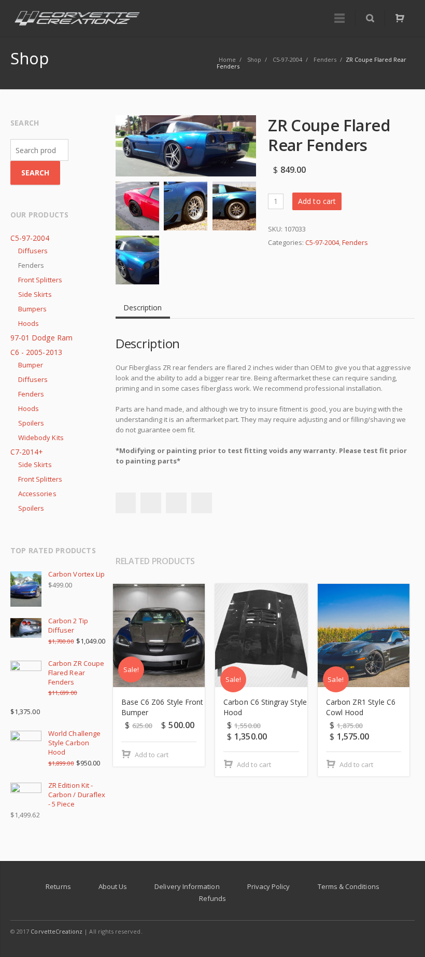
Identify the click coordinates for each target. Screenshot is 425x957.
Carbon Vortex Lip (76, 574)
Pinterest (201, 503)
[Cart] (400, 18)
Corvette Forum (404, 931)
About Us (113, 886)
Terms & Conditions (348, 886)
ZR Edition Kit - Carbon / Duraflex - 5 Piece (76, 795)
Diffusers (33, 250)
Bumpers (32, 308)
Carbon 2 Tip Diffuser (68, 625)
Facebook (125, 503)
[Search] (370, 18)
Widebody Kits (41, 437)
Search (35, 172)
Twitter (150, 503)
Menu (339, 18)
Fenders (355, 242)
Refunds (212, 898)
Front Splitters (40, 279)
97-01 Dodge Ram (41, 338)
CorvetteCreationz (56, 931)
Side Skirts (35, 294)
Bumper (30, 365)
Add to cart (317, 201)
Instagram (382, 931)
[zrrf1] (186, 145)
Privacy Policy (268, 886)
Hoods (28, 323)
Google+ (176, 503)
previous (390, 563)
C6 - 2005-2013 (36, 352)
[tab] (143, 303)
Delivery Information (186, 886)
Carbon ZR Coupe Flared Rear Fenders (76, 673)
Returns (58, 886)
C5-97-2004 (322, 242)
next (405, 563)
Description (142, 307)
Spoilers (31, 423)
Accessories (37, 493)
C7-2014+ (26, 452)
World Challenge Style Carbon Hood (74, 743)
